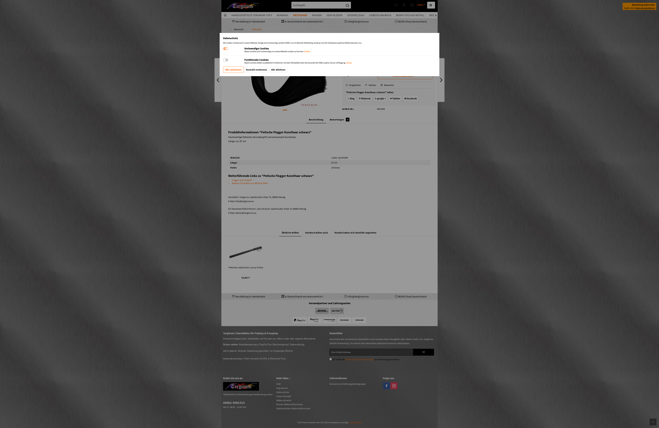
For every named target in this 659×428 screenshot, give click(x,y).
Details (307, 51)
